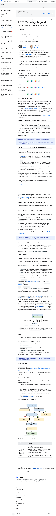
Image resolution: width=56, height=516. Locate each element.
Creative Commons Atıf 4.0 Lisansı (36, 467)
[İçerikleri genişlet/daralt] (25, 30)
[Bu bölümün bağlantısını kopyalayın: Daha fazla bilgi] (28, 363)
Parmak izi (21, 217)
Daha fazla (17, 1)
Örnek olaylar (18, 497)
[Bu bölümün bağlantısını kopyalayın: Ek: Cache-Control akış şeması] (37, 399)
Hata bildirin (18, 487)
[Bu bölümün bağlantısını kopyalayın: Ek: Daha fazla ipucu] (31, 377)
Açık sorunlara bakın (19, 489)
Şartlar (17, 513)
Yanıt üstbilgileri (47, 287)
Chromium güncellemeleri (21, 495)
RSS (17, 508)
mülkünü (44, 237)
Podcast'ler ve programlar (20, 499)
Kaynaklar (28, 19)
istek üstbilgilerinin (28, 108)
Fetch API (33, 142)
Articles (3, 4)
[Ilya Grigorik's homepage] (25, 48)
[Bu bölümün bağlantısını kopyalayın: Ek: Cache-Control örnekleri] (36, 439)
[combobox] (32, 1)
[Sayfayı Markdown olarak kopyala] (47, 26)
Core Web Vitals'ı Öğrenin (26, 7)
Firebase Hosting (23, 190)
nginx (21, 188)
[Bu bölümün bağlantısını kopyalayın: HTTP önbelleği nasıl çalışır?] (35, 98)
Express (22, 184)
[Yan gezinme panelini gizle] (13, 514)
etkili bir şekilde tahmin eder (23, 197)
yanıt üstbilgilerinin (37, 108)
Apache (22, 186)
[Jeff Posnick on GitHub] (36, 48)
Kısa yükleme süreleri (15, 7)
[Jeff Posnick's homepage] (37, 48)
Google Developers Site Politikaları (37, 468)
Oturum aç (53, 1)
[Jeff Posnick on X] (34, 48)
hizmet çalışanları (21, 260)
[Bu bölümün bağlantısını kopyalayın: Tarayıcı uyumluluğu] (31, 70)
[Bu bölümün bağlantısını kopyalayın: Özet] (22, 334)
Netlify (21, 192)
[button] (35, 214)
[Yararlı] (50, 19)
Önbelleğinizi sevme (26, 374)
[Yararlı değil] (51, 19)
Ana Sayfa (20, 19)
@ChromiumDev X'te (20, 503)
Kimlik (35, 7)
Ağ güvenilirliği (41, 7)
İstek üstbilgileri (39, 296)
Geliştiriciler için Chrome (20, 493)
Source (43, 81)
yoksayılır (37, 238)
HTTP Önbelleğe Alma (46, 115)
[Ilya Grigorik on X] (23, 48)
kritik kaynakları (29, 54)
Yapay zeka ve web (4, 7)
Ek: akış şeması (32, 281)
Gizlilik (20, 513)
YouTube (17, 505)
